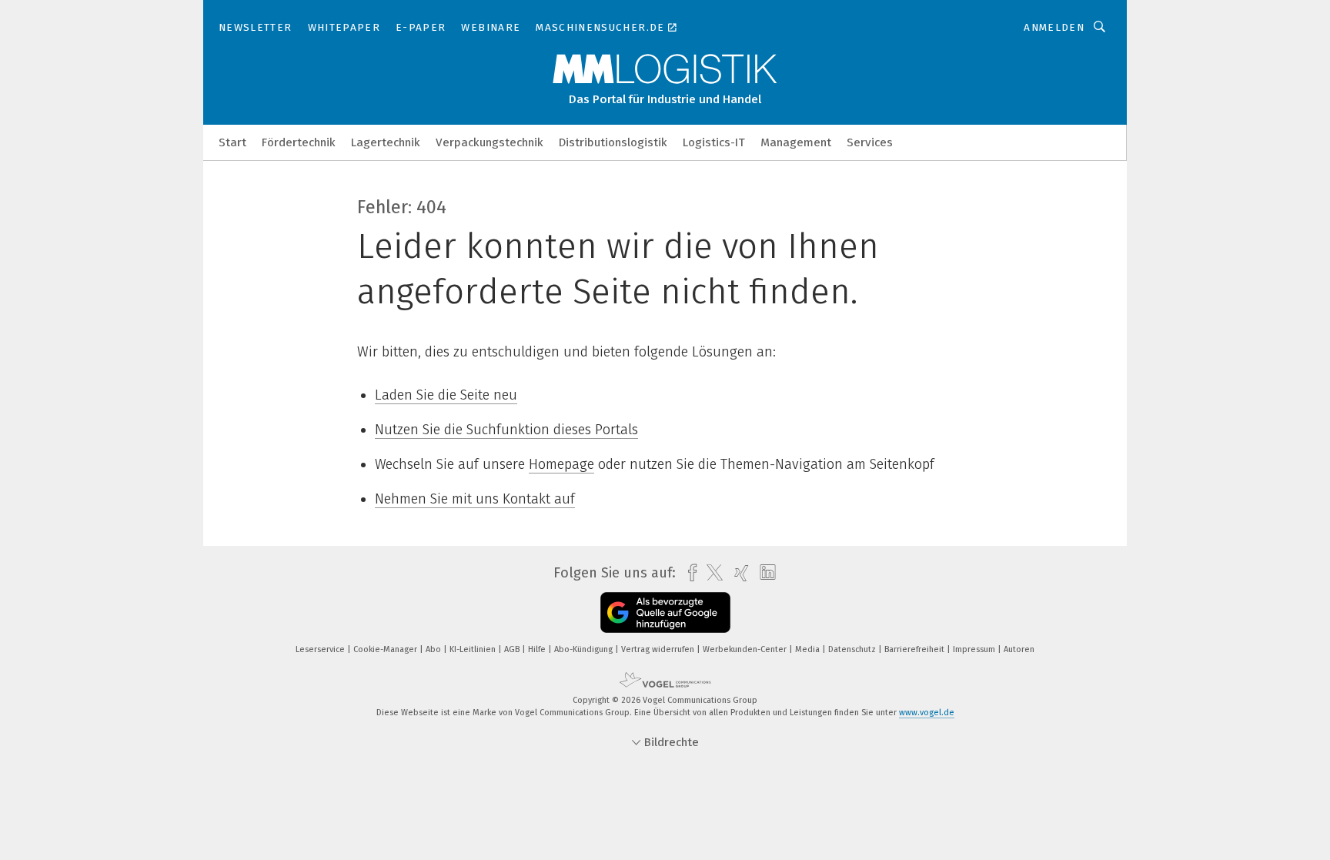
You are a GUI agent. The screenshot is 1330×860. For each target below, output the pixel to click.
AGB (513, 649)
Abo (434, 649)
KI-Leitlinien (473, 649)
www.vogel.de (926, 713)
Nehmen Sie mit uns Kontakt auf (475, 498)
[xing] (737, 573)
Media (808, 649)
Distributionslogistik (613, 142)
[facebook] (688, 573)
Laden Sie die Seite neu (446, 394)
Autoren (1019, 649)
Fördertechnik (299, 142)
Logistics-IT (714, 142)
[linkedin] (763, 573)
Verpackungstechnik (489, 142)
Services (870, 142)
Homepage (561, 464)
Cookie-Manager (386, 649)
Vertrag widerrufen (659, 649)
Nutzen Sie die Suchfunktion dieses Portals (506, 429)
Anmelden (1054, 27)
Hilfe (538, 649)
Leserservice (321, 649)
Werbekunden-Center (746, 649)
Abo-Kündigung (584, 649)
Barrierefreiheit (915, 649)
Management (795, 142)
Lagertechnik (385, 142)
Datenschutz (853, 649)
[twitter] (711, 573)
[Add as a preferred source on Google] (665, 612)
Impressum (975, 649)
